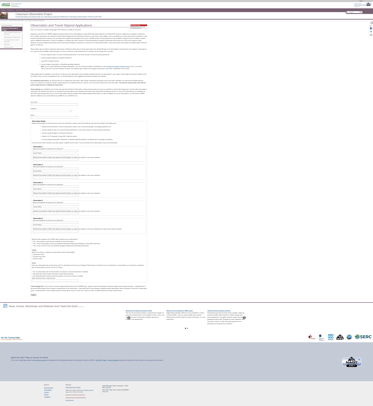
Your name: (34, 102)
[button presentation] (70, 111)
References (7, 44)
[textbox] (50, 111)
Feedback (47, 397)
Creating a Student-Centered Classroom (11, 40)
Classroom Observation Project (16, 20)
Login (360, 1)
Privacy (46, 394)
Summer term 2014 (39, 256)
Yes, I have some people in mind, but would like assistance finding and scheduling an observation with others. (67, 243)
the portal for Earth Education (16, 5)
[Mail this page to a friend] (371, 35)
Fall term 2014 (37, 258)
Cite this (108, 387)
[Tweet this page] (371, 31)
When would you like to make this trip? (43, 278)
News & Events (19, 10)
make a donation (113, 360)
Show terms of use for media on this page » (76, 397)
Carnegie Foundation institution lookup (118, 66)
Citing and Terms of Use (73, 387)
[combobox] (51, 111)
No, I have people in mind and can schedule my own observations (53, 241)
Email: (32, 115)
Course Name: (37, 153)
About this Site (48, 388)
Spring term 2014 (38, 254)
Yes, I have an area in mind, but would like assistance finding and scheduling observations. (61, 245)
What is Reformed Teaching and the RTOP (12, 33)
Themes (3, 10)
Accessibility (48, 390)
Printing (46, 392)
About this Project (8, 47)
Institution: (34, 108)
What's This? (105, 391)
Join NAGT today (100, 360)
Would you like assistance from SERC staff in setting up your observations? (55, 239)
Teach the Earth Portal (6, 25)
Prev (128, 317)
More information (70, 400)
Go (361, 12)
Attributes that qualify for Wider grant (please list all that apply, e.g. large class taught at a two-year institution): (66, 157)
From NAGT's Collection (359, 5)
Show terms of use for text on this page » (75, 394)
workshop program (41, 360)
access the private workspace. (138, 27)
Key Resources (10, 10)
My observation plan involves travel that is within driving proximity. (53, 274)
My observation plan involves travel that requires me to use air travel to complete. (58, 276)
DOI (103, 387)
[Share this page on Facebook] (371, 28)
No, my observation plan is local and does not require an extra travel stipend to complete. (60, 271)
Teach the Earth (4, 20)
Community (27, 10)
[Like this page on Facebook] (371, 25)
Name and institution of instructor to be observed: (48, 149)
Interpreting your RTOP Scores (12, 37)
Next (244, 317)
